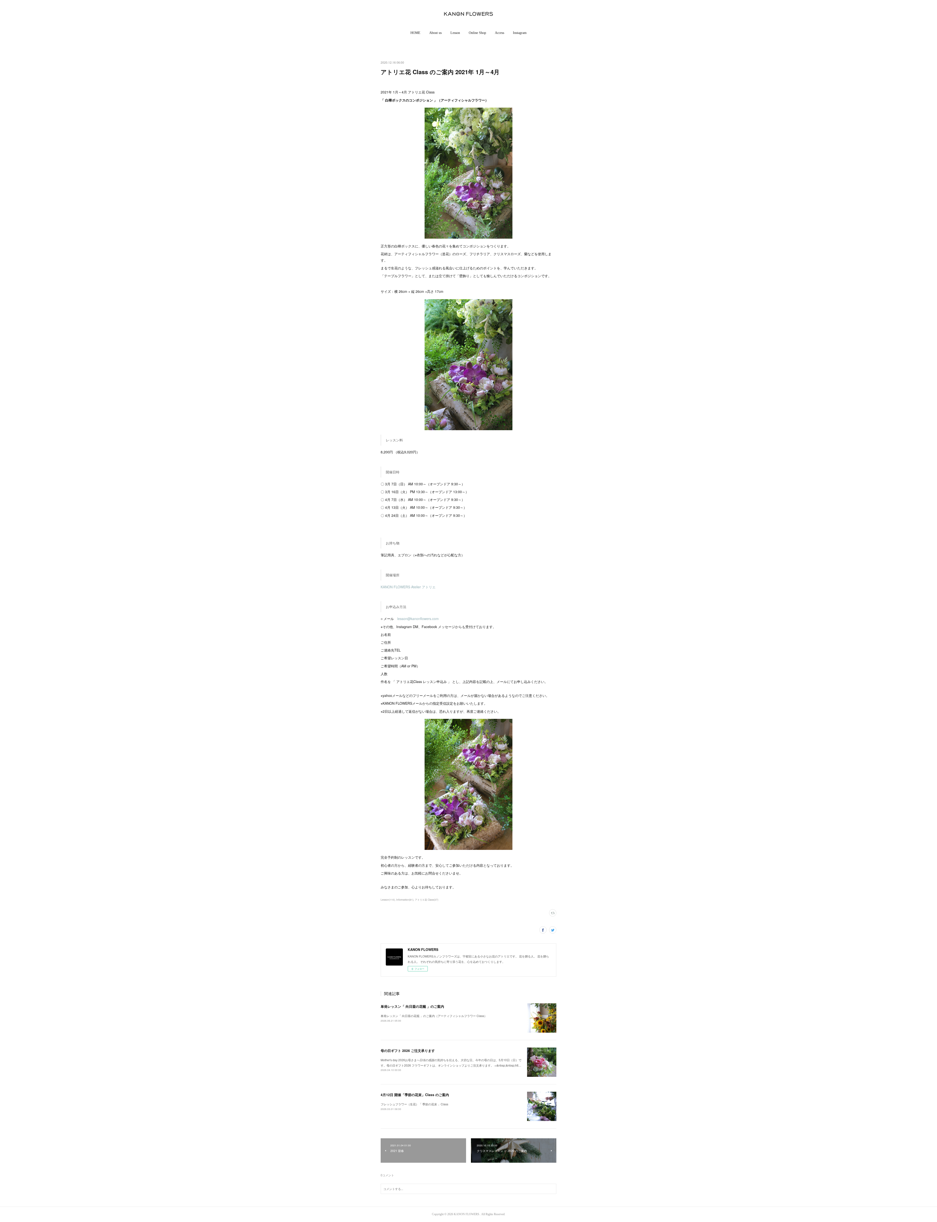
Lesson (455, 33)
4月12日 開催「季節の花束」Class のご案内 (415, 1094)
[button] (415, 33)
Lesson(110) (388, 899)
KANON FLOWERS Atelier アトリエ (408, 586)
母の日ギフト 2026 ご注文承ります (408, 1050)
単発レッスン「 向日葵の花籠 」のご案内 (412, 1006)
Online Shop (477, 33)
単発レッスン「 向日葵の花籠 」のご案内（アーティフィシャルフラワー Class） (434, 1016)
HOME (415, 33)
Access (499, 33)
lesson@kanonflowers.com (418, 618)
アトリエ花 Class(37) (426, 899)
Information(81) (404, 899)
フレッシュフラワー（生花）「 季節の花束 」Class (414, 1104)
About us (435, 33)
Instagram (520, 33)
